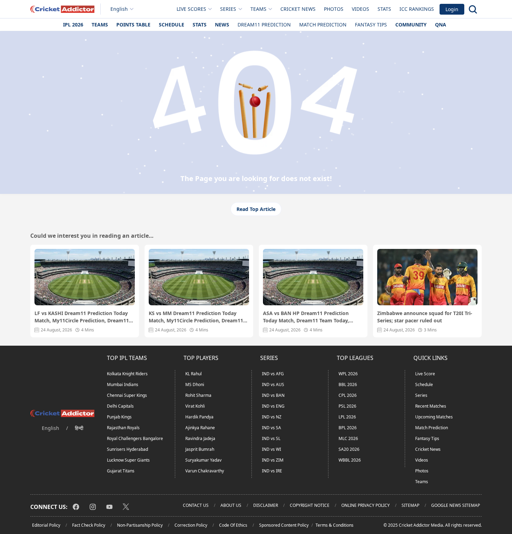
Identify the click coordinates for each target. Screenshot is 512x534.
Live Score (425, 374)
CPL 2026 (348, 395)
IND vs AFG (273, 374)
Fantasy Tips (371, 24)
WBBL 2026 (350, 460)
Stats (384, 9)
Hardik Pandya (199, 417)
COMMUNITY (411, 24)
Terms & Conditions (335, 525)
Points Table (133, 24)
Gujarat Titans (120, 471)
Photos (333, 9)
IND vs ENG (273, 406)
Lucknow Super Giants (128, 460)
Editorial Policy (46, 525)
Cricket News (298, 9)
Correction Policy (190, 525)
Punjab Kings (119, 417)
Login (451, 9)
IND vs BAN (273, 395)
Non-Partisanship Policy (140, 525)
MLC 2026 (348, 438)
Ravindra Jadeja (200, 438)
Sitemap (410, 505)
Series (421, 395)
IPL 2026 (73, 24)
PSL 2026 (347, 406)
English (119, 9)
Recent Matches (430, 406)
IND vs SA (271, 428)
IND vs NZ (271, 417)
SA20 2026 (349, 449)
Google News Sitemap (455, 505)
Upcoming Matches (434, 417)
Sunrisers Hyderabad (127, 449)
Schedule (171, 24)
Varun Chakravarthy (204, 471)
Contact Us (196, 505)
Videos (360, 9)
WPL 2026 (348, 374)
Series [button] (228, 9)
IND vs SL (271, 438)
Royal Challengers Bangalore (135, 438)
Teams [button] (258, 9)
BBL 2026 (348, 384)
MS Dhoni (194, 384)
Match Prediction (323, 24)
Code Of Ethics (233, 525)
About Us (230, 505)
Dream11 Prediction (264, 24)
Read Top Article (256, 209)
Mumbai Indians (122, 384)
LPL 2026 (347, 417)
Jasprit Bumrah (199, 449)
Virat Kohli (195, 406)
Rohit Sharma (198, 395)
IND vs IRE (272, 471)
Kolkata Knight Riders (127, 374)
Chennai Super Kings (127, 395)
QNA (440, 24)
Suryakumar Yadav (203, 460)
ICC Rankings (416, 9)
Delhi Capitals (120, 406)
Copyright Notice (309, 505)
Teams (100, 24)
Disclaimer (265, 505)
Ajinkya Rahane (200, 428)
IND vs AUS (273, 384)
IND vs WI (271, 449)
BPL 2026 (348, 428)
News (222, 24)
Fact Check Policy (88, 525)
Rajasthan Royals (123, 428)
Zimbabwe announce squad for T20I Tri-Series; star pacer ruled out (424, 317)
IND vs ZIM (273, 460)
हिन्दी (79, 428)
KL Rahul (193, 374)
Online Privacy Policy (365, 505)
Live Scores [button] (191, 9)
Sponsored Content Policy (284, 525)
